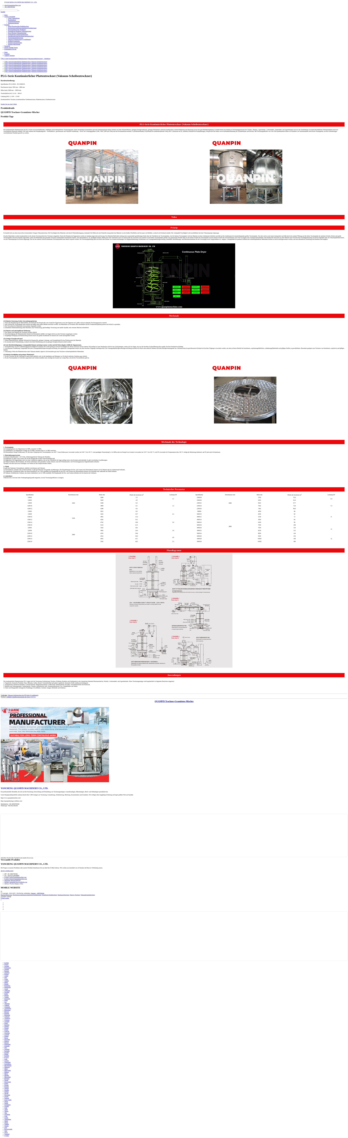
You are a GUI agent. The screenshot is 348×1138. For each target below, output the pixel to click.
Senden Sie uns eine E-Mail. (9, 104)
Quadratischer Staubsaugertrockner (18, 34)
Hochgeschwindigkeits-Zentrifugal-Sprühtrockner (22, 28)
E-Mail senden (5, 898)
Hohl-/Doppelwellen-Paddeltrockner (18, 26)
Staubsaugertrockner (63, 895)
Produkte (7, 25)
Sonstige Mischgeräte (14, 44)
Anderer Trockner (9, 55)
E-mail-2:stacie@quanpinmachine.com (15, 879)
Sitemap (33, 893)
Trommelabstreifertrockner (15, 38)
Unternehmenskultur (14, 21)
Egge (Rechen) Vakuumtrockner (17, 33)
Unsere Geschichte (9, 16)
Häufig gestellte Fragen (11, 47)
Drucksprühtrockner (6, 895)
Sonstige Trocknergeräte (15, 42)
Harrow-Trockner (75, 895)
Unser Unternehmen (14, 18)
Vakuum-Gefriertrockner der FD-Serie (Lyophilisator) (23, 695)
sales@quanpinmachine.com (12, 5)
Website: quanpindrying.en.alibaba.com (15, 882)
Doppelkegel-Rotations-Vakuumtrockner (19, 31)
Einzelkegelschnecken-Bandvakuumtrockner (21, 36)
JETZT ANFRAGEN (7, 871)
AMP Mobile (40, 893)
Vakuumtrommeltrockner (88, 895)
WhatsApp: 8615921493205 (12, 880)
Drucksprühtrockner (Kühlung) (17, 29)
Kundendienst (12, 20)
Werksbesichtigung (13, 23)
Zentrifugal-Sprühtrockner (49, 895)
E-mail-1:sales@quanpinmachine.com (15, 877)
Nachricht (7, 46)
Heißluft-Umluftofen (14, 41)
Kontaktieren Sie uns (10, 49)
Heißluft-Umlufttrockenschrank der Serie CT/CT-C (21, 697)
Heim (6, 15)
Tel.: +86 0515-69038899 (11, 875)
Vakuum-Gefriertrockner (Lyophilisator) (19, 39)
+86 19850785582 (9, 7)
